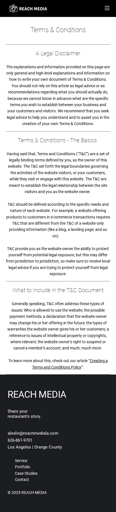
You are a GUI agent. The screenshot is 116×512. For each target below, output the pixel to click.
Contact (22, 479)
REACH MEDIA (37, 394)
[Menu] (107, 8)
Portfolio (22, 467)
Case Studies (26, 473)
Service (21, 460)
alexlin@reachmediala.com (33, 433)
